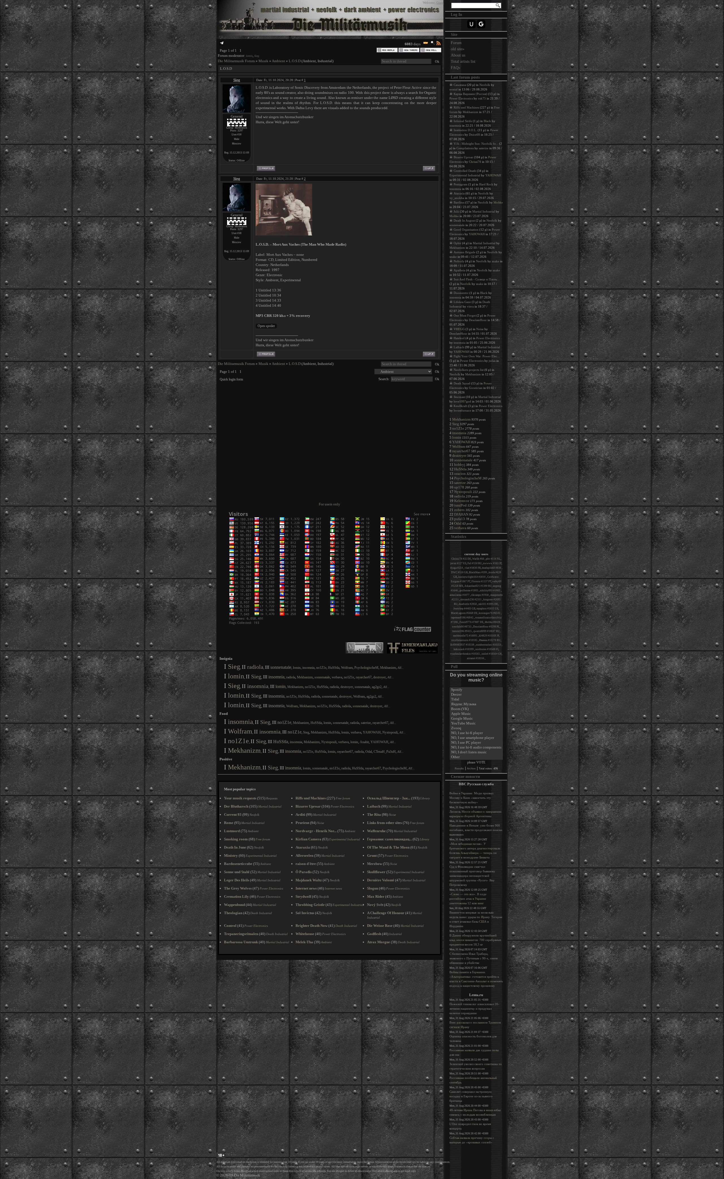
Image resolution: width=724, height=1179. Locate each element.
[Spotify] (476, 689)
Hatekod (459, 338)
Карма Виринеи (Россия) (470, 94)
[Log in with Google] (481, 24)
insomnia (308, 668)
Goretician (475, 388)
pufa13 (459, 519)
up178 (459, 487)
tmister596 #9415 (462, 631)
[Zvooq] (476, 728)
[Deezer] (476, 694)
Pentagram (460, 184)
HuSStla (333, 668)
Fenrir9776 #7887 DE (472, 622)
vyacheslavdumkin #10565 (465, 653)
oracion (460, 473)
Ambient (278, 61)
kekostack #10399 (464, 649)
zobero (459, 510)
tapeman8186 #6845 (462, 617)
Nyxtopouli (390, 732)
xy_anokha (456, 198)
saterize (366, 723)
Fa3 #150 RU (474, 563)
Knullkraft (460, 406)
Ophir (457, 243)
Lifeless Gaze (462, 302)
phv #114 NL (493, 558)
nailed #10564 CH (492, 653)
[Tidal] (476, 699)
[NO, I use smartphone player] (476, 737)
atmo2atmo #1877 (460, 595)
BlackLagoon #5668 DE (464, 613)
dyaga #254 (457, 567)
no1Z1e (321, 668)
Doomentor (461, 293)
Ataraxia (459, 193)
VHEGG (459, 329)
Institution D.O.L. (465, 130)
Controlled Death (465, 170)
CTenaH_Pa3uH (385, 752)
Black (487, 121)
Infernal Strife (463, 121)
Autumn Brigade (464, 252)
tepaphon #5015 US (487, 608)
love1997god (462, 401)
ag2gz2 (377, 687)
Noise (480, 329)
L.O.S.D (295, 61)
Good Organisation (466, 229)
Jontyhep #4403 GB (464, 608)
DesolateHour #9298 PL (486, 626)
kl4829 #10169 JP (489, 635)
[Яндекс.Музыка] (476, 704)
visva (470, 306)
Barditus (459, 202)
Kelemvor (461, 501)
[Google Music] (476, 718)
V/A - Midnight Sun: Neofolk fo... (476, 143)
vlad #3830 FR (473, 567)
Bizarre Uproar (463, 157)
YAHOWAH (372, 732)
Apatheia (459, 270)
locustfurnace (462, 410)
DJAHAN (461, 514)
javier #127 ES (458, 563)
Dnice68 (474, 134)
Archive (471, 768)
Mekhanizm (388, 668)
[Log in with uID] (471, 24)
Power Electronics (461, 98)
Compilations (465, 148)
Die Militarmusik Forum (236, 61)
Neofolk (484, 84)
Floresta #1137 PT (481, 581)
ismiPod (460, 505)
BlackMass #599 (478, 572)
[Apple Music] (476, 713)
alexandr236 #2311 (471, 599)
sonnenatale (280, 667)
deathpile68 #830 (492, 567)
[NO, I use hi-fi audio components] (476, 747)
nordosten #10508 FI (486, 649)
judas (492, 360)
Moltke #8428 (493, 622)
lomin (249, 55)
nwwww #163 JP (492, 563)
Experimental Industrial (464, 175)
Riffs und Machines (466, 107)
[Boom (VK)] (476, 709)
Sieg (256, 55)
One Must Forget (465, 315)
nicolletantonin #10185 (464, 640)
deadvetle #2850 (468, 604)
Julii (456, 211)
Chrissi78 (475, 161)
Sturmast (459, 397)
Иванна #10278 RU (490, 640)
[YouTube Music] (476, 723)
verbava (337, 677)
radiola (255, 667)
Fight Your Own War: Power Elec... (477, 356)
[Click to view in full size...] (284, 234)
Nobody (459, 261)
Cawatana (460, 84)
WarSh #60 (478, 558)
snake (453, 256)
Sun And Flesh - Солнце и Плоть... (476, 279)
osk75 (482, 98)
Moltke (498, 202)
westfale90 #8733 (462, 626)
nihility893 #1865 (490, 590)
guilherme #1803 (469, 590)
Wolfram (347, 668)
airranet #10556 (476, 658)
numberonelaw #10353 (489, 644)
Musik (263, 61)
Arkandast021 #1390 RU (478, 586)
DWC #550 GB (459, 572)
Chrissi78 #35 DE (461, 558)
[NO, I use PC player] (476, 742)
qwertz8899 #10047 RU (486, 631)
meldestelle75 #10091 (465, 635)
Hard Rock (486, 184)
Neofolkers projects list (469, 369)
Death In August (464, 220)
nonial (453, 89)
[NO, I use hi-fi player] (476, 733)
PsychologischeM (366, 668)
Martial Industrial (483, 211)
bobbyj (459, 464)
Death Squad (462, 383)
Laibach (459, 347)
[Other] (476, 757)
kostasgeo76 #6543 (490, 613)
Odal (368, 752)
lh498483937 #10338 (462, 644)
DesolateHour (478, 320)
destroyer (379, 677)
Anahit (364, 742)
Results (459, 768)
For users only (329, 504)
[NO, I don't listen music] (476, 752)
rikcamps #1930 (480, 595)
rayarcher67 (364, 677)
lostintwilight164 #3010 (472, 577)
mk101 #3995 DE (488, 604)
